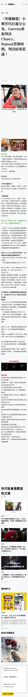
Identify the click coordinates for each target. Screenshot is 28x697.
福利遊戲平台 (13, 677)
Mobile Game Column (9, 684)
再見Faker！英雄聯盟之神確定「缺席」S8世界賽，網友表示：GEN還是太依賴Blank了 (13, 549)
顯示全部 (3, 497)
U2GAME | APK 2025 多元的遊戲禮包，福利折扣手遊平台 (13, 616)
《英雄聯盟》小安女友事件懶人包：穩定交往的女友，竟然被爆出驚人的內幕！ (13, 577)
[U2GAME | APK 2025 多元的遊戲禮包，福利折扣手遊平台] (14, 601)
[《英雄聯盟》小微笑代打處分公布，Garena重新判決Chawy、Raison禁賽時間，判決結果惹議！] (14, 96)
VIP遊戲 (3, 612)
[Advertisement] (14, 69)
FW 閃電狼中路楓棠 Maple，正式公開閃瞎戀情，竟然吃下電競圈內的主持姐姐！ (13, 521)
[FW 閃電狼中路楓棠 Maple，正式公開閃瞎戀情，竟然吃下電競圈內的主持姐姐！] (14, 507)
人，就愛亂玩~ (10, 4)
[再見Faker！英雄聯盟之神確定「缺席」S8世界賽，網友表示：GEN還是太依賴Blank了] (14, 535)
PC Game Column (8, 687)
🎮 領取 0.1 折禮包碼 (8, 694)
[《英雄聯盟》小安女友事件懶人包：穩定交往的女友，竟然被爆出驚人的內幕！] (14, 563)
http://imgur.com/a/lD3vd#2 (11, 179)
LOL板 (6, 13)
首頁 (2, 13)
